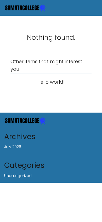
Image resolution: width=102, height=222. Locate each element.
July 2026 (12, 146)
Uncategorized (18, 175)
